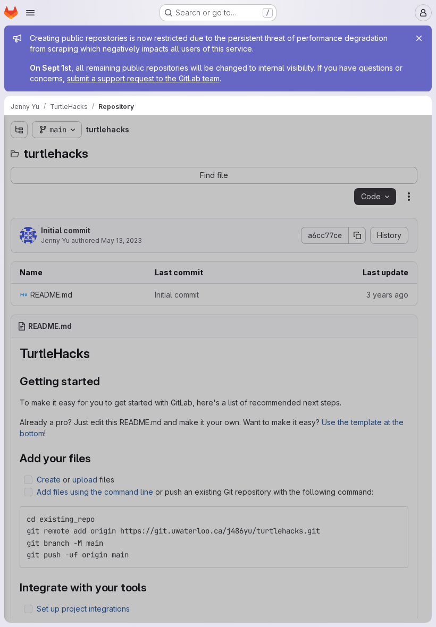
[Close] (419, 38)
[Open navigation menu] (30, 12)
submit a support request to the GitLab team (143, 78)
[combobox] (87, 150)
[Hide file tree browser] (19, 129)
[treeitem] (88, 169)
